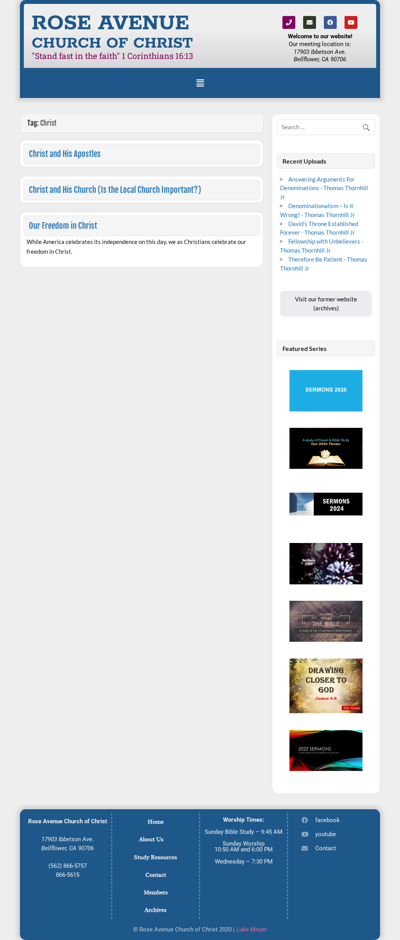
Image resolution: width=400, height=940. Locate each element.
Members (156, 892)
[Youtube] (351, 22)
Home (156, 822)
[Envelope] (309, 22)
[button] (200, 83)
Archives (155, 910)
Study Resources (155, 857)
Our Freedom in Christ (63, 226)
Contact (155, 875)
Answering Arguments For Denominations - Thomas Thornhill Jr (324, 188)
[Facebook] (330, 22)
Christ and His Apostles (65, 154)
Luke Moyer (251, 929)
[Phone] (288, 22)
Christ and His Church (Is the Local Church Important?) (115, 190)
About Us (151, 839)
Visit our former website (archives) (326, 304)
